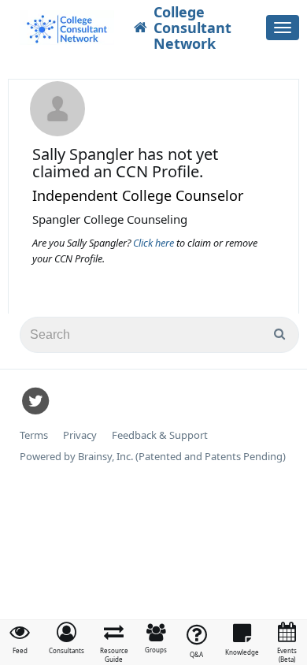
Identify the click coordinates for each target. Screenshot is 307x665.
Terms (34, 435)
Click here (154, 243)
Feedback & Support (160, 435)
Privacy (80, 435)
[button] (66, 638)
